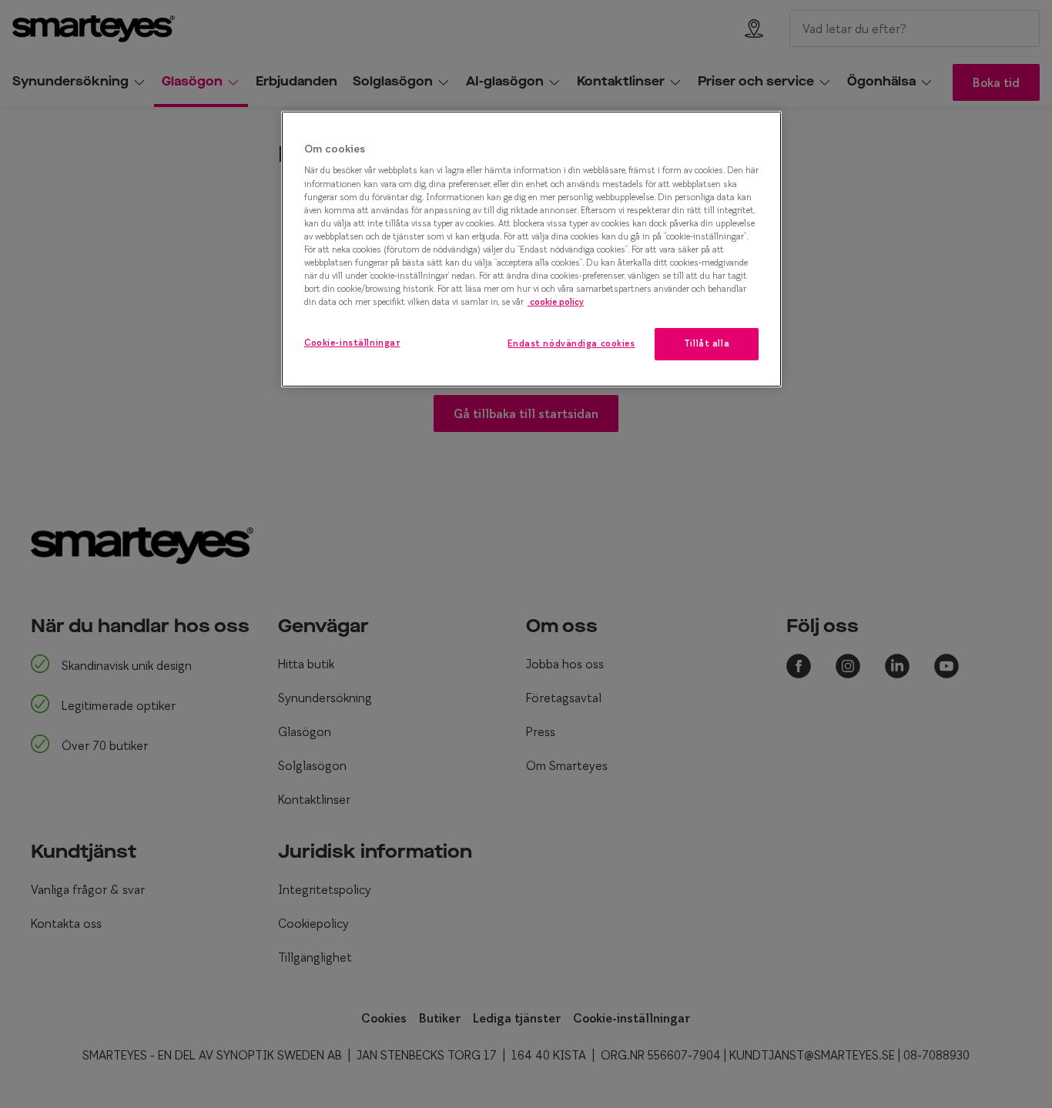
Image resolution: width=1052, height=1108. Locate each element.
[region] (531, 249)
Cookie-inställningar (352, 342)
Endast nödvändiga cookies (571, 343)
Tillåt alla (706, 343)
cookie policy (556, 301)
